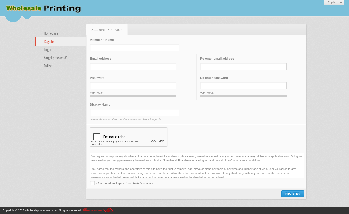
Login (47, 49)
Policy (48, 65)
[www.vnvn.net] (98, 210)
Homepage (51, 33)
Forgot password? (55, 57)
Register (49, 41)
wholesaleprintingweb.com (41, 210)
